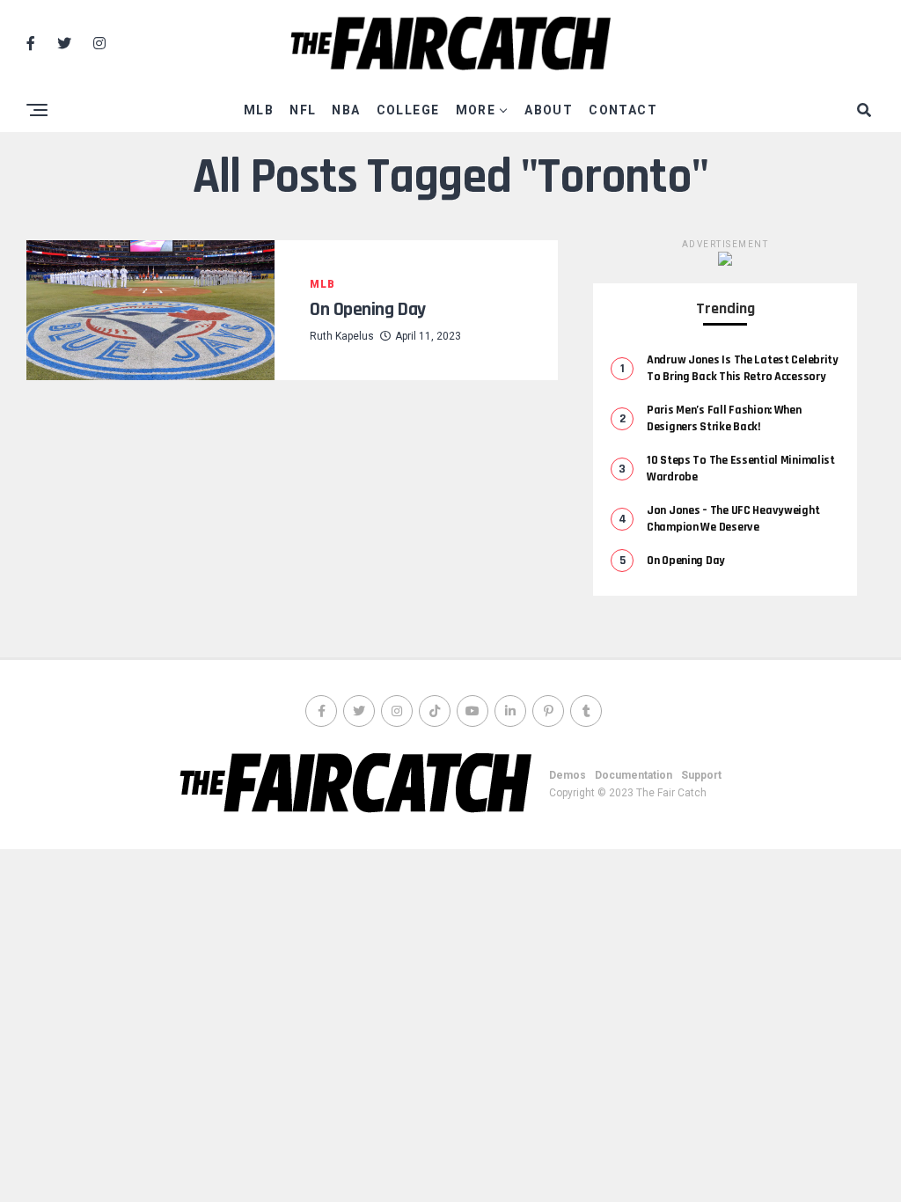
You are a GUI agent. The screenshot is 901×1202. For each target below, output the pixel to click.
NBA (346, 110)
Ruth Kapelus (342, 336)
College (408, 110)
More (476, 110)
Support (701, 775)
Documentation (633, 775)
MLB (259, 110)
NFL (302, 110)
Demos (567, 775)
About (548, 110)
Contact (623, 110)
